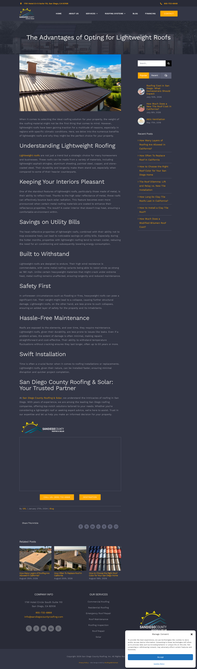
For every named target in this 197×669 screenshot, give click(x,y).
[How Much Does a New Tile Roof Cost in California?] (141, 106)
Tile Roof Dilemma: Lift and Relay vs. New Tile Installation (152, 185)
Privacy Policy (83, 662)
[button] (191, 634)
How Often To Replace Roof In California (70, 558)
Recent (154, 75)
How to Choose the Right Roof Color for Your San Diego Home (105, 558)
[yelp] (58, 628)
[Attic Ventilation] (141, 119)
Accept (160, 657)
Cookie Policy (159, 664)
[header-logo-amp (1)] (42, 422)
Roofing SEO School (111, 662)
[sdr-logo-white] (153, 611)
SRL (25, 508)
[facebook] (36, 628)
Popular (143, 75)
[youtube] (44, 628)
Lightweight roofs (29, 155)
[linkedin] (51, 628)
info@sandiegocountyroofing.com (43, 616)
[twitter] (29, 628)
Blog (52, 508)
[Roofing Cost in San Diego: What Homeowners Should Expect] (141, 90)
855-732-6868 (171, 3)
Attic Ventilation (155, 119)
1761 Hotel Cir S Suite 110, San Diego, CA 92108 (46, 3)
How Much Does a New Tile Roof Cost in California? (158, 106)
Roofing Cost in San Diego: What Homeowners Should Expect (158, 89)
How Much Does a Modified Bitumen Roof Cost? (152, 222)
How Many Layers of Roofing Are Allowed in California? (35, 558)
